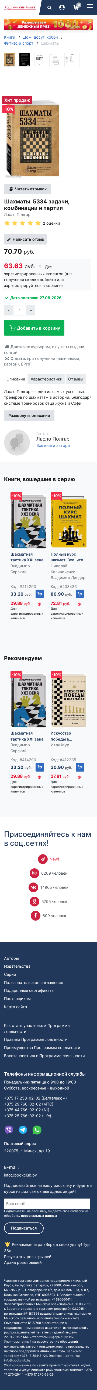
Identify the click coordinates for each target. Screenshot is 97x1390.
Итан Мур (60, 744)
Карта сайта (15, 1006)
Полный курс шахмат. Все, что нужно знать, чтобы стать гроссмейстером (67, 557)
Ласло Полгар (17, 214)
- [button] (8, 310)
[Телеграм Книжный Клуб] (23, 1130)
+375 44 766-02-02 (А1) (26, 1109)
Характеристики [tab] (47, 379)
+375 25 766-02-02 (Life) (27, 1115)
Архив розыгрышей (23, 1262)
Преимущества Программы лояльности (42, 1047)
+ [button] (31, 310)
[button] (90, 7)
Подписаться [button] (24, 1228)
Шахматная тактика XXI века (27, 557)
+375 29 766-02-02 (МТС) (28, 1104)
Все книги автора (53, 445)
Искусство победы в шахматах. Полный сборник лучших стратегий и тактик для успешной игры (68, 736)
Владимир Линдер (68, 577)
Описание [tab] (15, 379)
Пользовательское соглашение (33, 982)
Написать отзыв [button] (28, 239)
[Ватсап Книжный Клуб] (37, 1130)
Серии (10, 974)
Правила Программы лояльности (36, 1039)
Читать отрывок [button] (30, 189)
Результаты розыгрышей (27, 1256)
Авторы (11, 958)
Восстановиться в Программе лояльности (44, 1055)
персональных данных (39, 1216)
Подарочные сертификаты (29, 990)
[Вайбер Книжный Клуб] (9, 1130)
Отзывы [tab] (75, 379)
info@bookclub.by (20, 1175)
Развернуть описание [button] (29, 415)
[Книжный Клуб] (20, 7)
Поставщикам (17, 998)
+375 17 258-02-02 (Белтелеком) (35, 1098)
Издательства (17, 966)
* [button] (39, 605)
